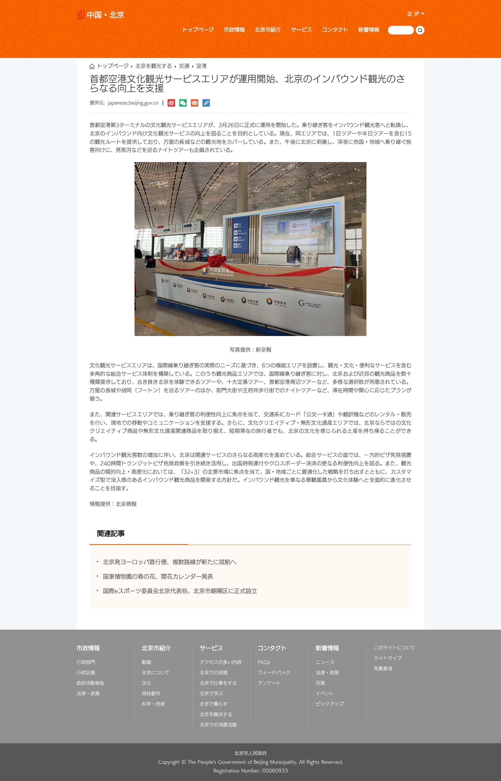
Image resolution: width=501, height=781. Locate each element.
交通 (184, 66)
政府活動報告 (90, 683)
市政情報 (234, 30)
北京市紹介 (268, 30)
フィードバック (274, 673)
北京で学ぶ (211, 694)
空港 (201, 66)
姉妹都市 (151, 694)
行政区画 (86, 673)
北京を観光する (153, 66)
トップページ (198, 30)
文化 (146, 683)
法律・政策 (88, 694)
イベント (325, 694)
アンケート (269, 683)
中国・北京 (105, 16)
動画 (146, 662)
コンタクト (335, 30)
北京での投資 (214, 673)
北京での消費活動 (218, 725)
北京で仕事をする (218, 683)
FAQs (264, 662)
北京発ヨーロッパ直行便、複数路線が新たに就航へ (169, 562)
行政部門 (86, 662)
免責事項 (383, 669)
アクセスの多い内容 (221, 662)
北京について (156, 673)
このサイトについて (394, 648)
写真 (320, 683)
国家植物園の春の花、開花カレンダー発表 (158, 577)
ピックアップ (330, 704)
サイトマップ (388, 658)
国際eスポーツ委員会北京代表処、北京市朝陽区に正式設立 (180, 591)
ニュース (325, 662)
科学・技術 (153, 704)
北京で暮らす (214, 704)
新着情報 (368, 30)
